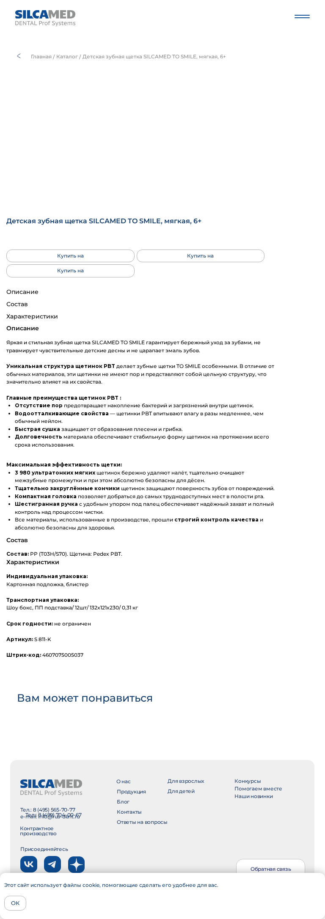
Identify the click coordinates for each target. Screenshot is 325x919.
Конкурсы (247, 781)
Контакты (129, 812)
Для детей (181, 791)
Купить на (70, 255)
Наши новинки (253, 796)
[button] (270, 869)
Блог (123, 801)
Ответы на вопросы (142, 822)
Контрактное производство (38, 831)
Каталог (67, 56)
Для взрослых (186, 781)
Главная (41, 56)
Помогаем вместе (258, 788)
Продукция (131, 791)
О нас (123, 781)
